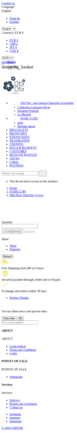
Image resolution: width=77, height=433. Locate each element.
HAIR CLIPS (23, 118)
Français (14, 18)
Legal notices (17, 346)
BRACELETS (18, 130)
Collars (13, 162)
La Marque (24, 114)
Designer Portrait (27, 111)
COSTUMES (18, 151)
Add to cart (13, 231)
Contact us (8, 3)
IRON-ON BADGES (23, 154)
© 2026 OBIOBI (12, 428)
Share (13, 245)
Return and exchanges (23, 404)
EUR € (13, 40)
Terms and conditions (22, 350)
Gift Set (14, 158)
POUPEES (16, 165)
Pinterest (14, 249)
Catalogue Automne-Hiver (33, 107)
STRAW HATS (19, 137)
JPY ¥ (13, 47)
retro (20, 122)
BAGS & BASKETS (23, 147)
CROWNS (16, 144)
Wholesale (16, 377)
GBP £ (13, 43)
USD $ (13, 51)
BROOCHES (18, 133)
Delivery (14, 400)
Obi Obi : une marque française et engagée (41, 103)
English (14, 22)
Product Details (19, 297)
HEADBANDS (19, 140)
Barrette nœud (26, 126)
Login (13, 353)
